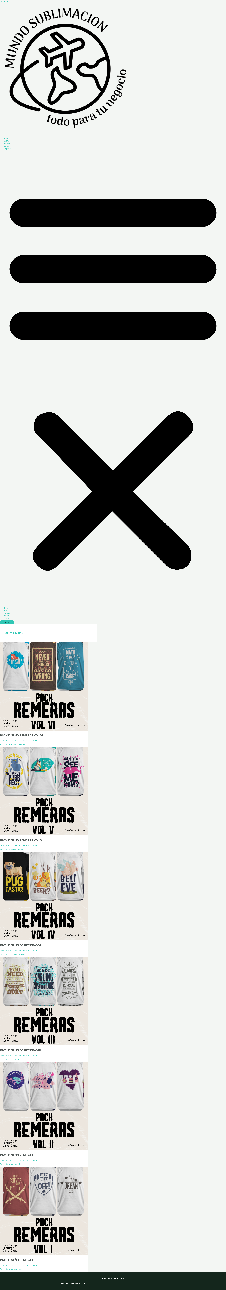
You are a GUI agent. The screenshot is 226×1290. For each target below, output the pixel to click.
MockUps (7, 144)
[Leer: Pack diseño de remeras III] (44, 1045)
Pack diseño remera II (17, 1155)
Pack (20, 740)
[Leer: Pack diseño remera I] (44, 1255)
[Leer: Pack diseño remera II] (44, 1150)
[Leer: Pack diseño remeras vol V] (44, 835)
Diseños (6, 146)
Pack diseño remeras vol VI (21, 735)
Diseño (16, 740)
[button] (113, 378)
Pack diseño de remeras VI (20, 945)
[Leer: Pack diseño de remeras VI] (44, 940)
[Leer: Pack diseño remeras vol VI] (44, 730)
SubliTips (7, 141)
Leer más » (12, 744)
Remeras (26, 740)
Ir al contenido (4, 1)
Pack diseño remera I (16, 1260)
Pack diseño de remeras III (20, 1050)
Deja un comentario (6, 740)
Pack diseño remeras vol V (21, 840)
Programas (7, 149)
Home (6, 138)
